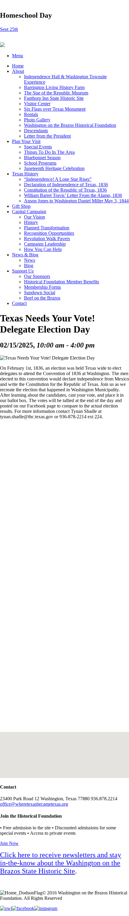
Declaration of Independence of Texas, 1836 (66, 184)
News (29, 260)
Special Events (38, 146)
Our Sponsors (37, 276)
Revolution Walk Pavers (47, 238)
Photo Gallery (37, 119)
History (31, 222)
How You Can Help (43, 249)
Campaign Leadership (45, 243)
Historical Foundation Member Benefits (61, 281)
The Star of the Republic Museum (56, 92)
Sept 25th (9, 29)
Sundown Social (39, 292)
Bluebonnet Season (42, 157)
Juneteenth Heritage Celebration (54, 168)
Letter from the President (47, 136)
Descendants (36, 130)
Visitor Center (37, 103)
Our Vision (34, 216)
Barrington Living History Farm (54, 87)
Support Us (23, 270)
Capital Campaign (29, 211)
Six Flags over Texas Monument (55, 109)
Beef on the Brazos (42, 297)
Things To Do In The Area (49, 152)
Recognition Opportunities (49, 233)
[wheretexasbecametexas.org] (2, 45)
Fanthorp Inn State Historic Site (54, 98)
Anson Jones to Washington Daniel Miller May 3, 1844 (76, 200)
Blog (28, 265)
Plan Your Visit (26, 141)
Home (18, 65)
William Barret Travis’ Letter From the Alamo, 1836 (73, 195)
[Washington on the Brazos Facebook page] (23, 908)
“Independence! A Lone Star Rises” (58, 179)
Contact (19, 303)
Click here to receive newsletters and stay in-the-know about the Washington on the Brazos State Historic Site (60, 863)
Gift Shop (21, 206)
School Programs (40, 163)
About (18, 71)
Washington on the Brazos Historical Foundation (70, 125)
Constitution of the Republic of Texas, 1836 (65, 189)
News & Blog (25, 254)
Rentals (31, 114)
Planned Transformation (46, 227)
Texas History (25, 173)
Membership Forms (42, 287)
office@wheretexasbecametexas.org (34, 804)
